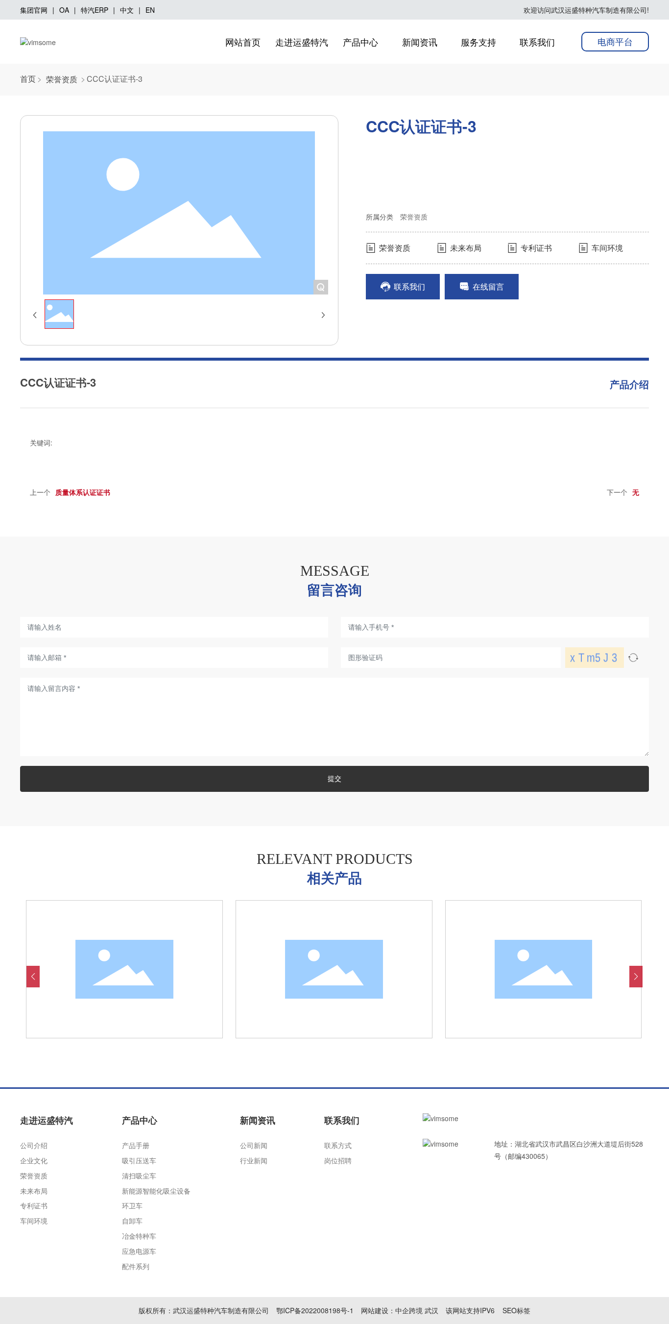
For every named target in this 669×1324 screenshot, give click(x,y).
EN (150, 10)
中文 (127, 10)
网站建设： (378, 1310)
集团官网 (34, 10)
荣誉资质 (61, 79)
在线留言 (487, 286)
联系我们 (408, 286)
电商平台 (615, 41)
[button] (33, 976)
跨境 (416, 1310)
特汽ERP (94, 10)
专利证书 (535, 247)
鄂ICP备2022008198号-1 (315, 1310)
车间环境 (606, 247)
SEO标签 (516, 1310)
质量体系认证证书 (82, 492)
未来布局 (464, 247)
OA (64, 10)
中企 (402, 1310)
